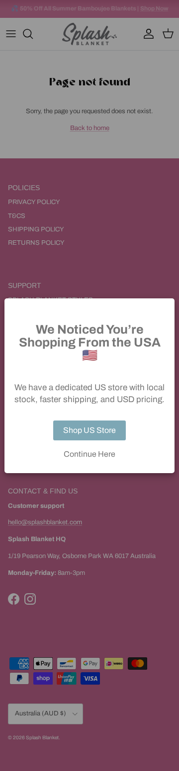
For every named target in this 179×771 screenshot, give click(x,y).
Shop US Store (89, 430)
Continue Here (89, 454)
